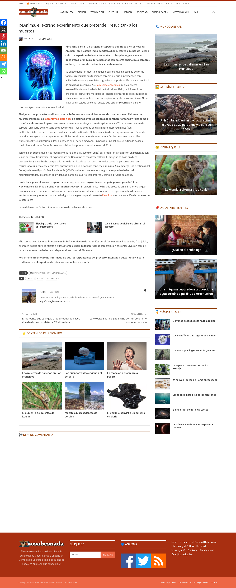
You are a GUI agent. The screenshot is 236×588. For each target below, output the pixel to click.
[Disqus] (84, 485)
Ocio (174, 554)
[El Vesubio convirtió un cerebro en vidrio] (127, 396)
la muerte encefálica (108, 85)
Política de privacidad (199, 583)
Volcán (169, 3)
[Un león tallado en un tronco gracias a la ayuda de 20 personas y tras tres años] (186, 114)
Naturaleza (67, 12)
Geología (92, 3)
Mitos (74, 3)
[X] (3, 29)
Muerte (40, 278)
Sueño (102, 3)
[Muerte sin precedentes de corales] (84, 396)
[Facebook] (3, 22)
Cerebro (30, 278)
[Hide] (1, 77)
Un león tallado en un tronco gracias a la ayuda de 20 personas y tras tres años (186, 125)
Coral (177, 3)
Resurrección (51, 278)
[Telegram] (3, 64)
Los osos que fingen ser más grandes (193, 350)
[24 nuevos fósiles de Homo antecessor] (162, 383)
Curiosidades (160, 12)
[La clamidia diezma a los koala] (186, 174)
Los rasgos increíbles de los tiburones (194, 394)
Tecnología (97, 12)
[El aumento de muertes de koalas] (42, 396)
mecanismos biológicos (57, 119)
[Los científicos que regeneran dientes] (162, 339)
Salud (82, 3)
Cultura (113, 12)
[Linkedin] (3, 43)
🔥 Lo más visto (35, 3)
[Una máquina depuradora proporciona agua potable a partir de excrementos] (186, 279)
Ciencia (82, 12)
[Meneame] (3, 57)
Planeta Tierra (115, 3)
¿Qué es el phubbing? (186, 250)
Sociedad (142, 12)
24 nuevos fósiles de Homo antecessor (194, 380)
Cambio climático (134, 3)
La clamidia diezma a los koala (186, 189)
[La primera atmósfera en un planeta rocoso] (162, 428)
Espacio (50, 3)
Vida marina (62, 3)
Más (186, 3)
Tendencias (206, 550)
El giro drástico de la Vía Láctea (190, 409)
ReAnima (107, 195)
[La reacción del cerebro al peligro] (127, 355)
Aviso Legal (165, 583)
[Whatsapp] (3, 71)
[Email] (3, 50)
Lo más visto (186, 542)
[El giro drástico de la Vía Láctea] (162, 413)
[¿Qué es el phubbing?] (186, 235)
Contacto (213, 583)
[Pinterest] (3, 36)
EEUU (160, 3)
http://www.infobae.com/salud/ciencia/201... (48, 273)
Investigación (180, 12)
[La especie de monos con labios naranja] (162, 369)
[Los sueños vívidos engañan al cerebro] (84, 355)
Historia (127, 12)
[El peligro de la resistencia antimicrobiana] (26, 227)
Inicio (21, 3)
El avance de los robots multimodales (193, 320)
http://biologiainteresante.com (55, 301)
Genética (150, 3)
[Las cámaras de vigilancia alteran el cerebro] (94, 227)
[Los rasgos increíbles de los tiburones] (162, 398)
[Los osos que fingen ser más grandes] (162, 354)
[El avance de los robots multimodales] (162, 324)
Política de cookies (180, 583)
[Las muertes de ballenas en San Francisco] (42, 355)
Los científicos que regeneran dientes (194, 335)
